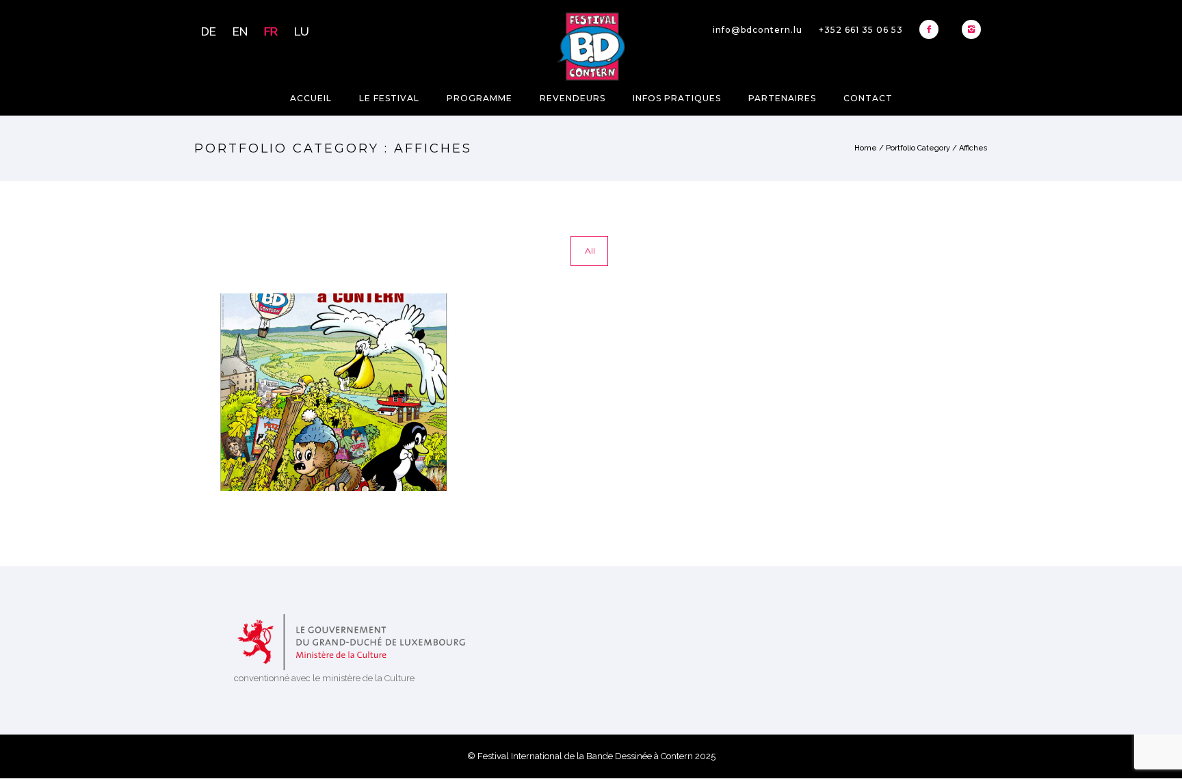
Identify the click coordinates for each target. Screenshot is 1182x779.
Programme (479, 98)
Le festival (389, 98)
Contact (868, 98)
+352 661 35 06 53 (861, 30)
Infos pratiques (677, 98)
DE (208, 31)
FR (271, 31)
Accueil (311, 98)
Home (865, 148)
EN (240, 31)
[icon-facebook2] (932, 29)
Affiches (973, 148)
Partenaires (782, 98)
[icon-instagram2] (971, 29)
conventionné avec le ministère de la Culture (324, 678)
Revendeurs (572, 98)
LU (301, 31)
